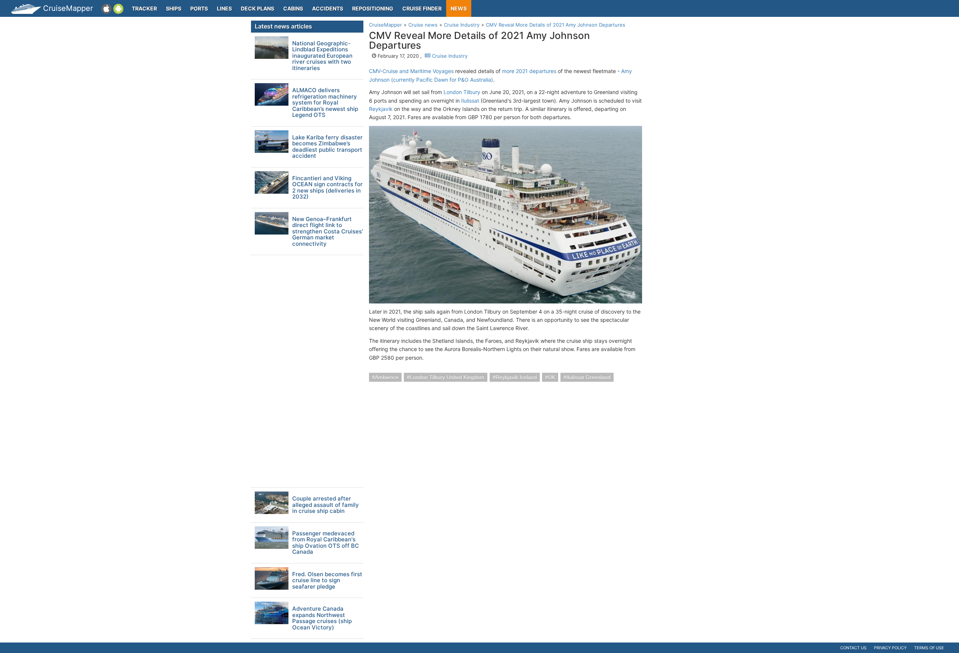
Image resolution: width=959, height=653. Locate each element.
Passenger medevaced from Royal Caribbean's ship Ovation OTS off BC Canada (325, 542)
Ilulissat (470, 100)
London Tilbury (462, 92)
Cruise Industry (449, 56)
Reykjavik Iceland (516, 377)
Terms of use (929, 647)
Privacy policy (890, 647)
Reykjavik (381, 109)
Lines (224, 8)
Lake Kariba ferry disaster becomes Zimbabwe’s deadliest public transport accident (327, 146)
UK (551, 377)
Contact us (853, 647)
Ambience (387, 377)
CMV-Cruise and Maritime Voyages (411, 71)
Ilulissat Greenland (588, 377)
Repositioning (372, 8)
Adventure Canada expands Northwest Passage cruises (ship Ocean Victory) (322, 618)
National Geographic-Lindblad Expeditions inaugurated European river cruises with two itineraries (322, 56)
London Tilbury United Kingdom (447, 377)
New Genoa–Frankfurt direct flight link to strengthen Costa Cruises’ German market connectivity (327, 231)
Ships (173, 8)
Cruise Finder (422, 8)
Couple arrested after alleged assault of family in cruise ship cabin (325, 505)
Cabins (293, 8)
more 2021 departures (529, 71)
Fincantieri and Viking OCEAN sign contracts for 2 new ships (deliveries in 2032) (327, 187)
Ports (199, 8)
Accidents (327, 8)
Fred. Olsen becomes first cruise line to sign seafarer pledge (327, 580)
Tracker (144, 8)
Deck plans (257, 8)
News (459, 8)
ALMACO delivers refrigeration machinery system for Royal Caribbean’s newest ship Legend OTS (325, 102)
